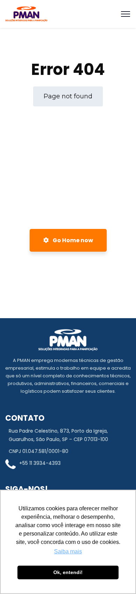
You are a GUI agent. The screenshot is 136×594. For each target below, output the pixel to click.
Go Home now (72, 240)
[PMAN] (26, 14)
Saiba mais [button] (68, 551)
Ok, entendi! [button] (68, 572)
